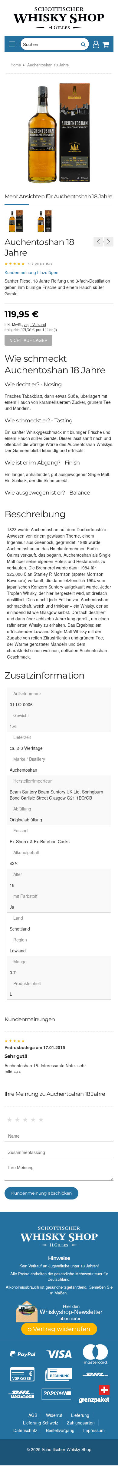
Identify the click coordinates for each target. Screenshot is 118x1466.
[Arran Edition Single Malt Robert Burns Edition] (98, 242)
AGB (32, 1415)
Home (16, 65)
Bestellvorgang (60, 1430)
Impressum (94, 1430)
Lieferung (80, 1415)
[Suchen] (83, 44)
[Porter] (59, 17)
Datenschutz (25, 1430)
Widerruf (54, 1415)
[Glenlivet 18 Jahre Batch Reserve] (108, 242)
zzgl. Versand (35, 324)
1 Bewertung (40, 263)
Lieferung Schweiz (40, 1423)
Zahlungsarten (81, 1423)
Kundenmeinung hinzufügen (31, 272)
